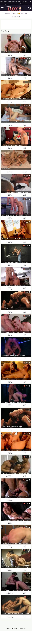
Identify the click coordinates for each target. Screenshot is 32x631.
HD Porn (24, 13)
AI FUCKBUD (16, 17)
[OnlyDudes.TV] (16, 8)
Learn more (26, 4)
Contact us (22, 628)
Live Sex (7, 13)
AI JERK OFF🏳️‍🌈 (15, 13)
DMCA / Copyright (12, 628)
